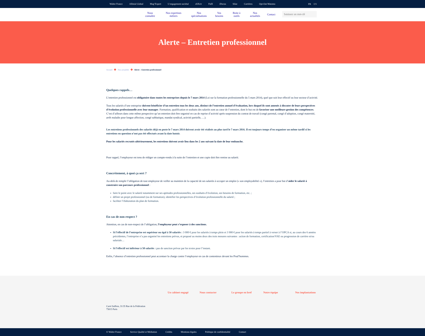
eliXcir (198, 4)
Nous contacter (208, 292)
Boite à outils (236, 14)
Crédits (169, 332)
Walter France (116, 4)
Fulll (210, 4)
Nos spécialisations (199, 14)
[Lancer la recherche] (314, 14)
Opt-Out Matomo (267, 4)
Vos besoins (219, 14)
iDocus (222, 4)
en (315, 4)
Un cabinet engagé (178, 292)
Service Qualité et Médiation (143, 332)
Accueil (109, 70)
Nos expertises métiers (173, 14)
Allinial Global (136, 4)
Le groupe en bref (241, 292)
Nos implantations (305, 292)
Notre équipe (270, 292)
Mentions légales (189, 332)
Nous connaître (150, 14)
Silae (235, 4)
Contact (271, 14)
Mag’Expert (155, 4)
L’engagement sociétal (178, 4)
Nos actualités (255, 14)
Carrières (248, 4)
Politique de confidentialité (217, 332)
